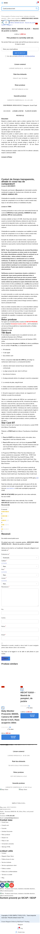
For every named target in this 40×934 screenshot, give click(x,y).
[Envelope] (11, 885)
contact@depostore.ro (11, 818)
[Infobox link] (18, 751)
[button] (10, 737)
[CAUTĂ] (37, 9)
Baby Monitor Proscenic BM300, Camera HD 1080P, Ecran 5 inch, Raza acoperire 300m (10, 717)
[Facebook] (2, 885)
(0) (10, 727)
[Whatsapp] (7, 885)
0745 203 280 (10, 815)
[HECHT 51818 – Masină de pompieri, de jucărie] (29, 676)
